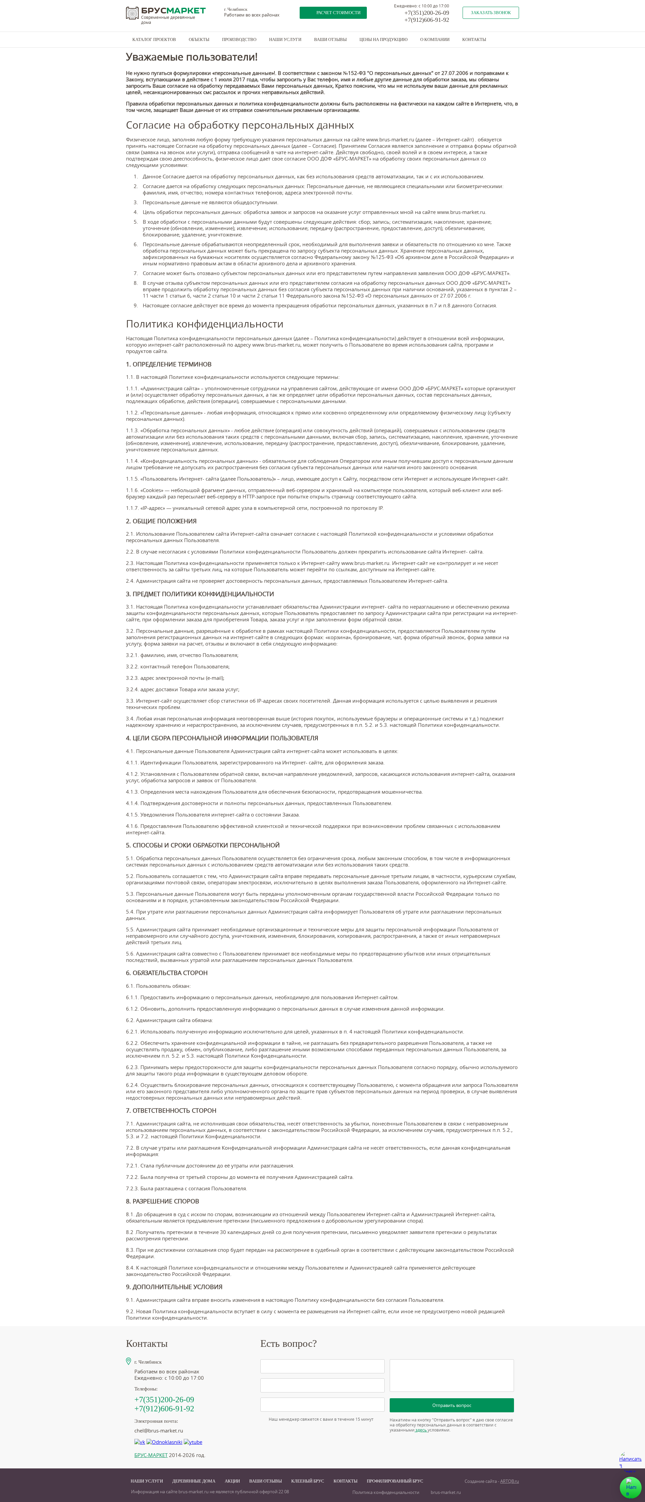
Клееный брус (307, 1481)
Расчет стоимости (338, 12)
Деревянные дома (193, 1481)
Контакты (474, 39)
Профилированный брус (395, 1481)
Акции (232, 1481)
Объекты (199, 39)
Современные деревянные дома (168, 20)
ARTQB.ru (509, 1481)
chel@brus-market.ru (158, 1430)
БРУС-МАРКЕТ (151, 1455)
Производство (239, 39)
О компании (434, 39)
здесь (421, 1429)
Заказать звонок (491, 12)
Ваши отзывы (330, 39)
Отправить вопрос (451, 1405)
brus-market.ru (446, 1492)
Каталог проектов (154, 39)
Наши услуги (285, 39)
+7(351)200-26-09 (426, 12)
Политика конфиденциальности (385, 1492)
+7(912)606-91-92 (426, 19)
